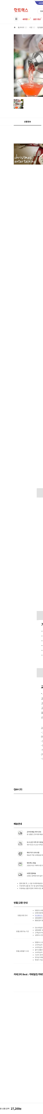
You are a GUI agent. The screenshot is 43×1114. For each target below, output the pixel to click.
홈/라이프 (21, 27)
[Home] (15, 27)
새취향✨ (26, 19)
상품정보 (27, 121)
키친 (30, 27)
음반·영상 (37, 19)
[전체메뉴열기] (16, 18)
